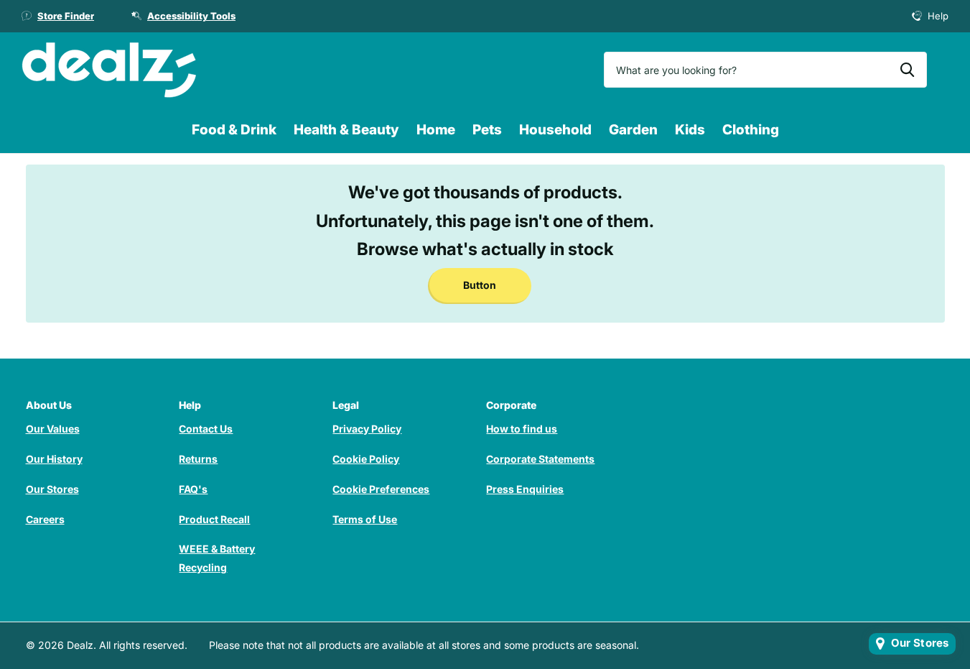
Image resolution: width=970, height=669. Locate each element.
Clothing (750, 129)
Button (479, 285)
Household (555, 129)
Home (435, 129)
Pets (487, 129)
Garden (633, 129)
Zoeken (907, 70)
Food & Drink (234, 129)
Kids (690, 129)
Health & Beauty (346, 129)
